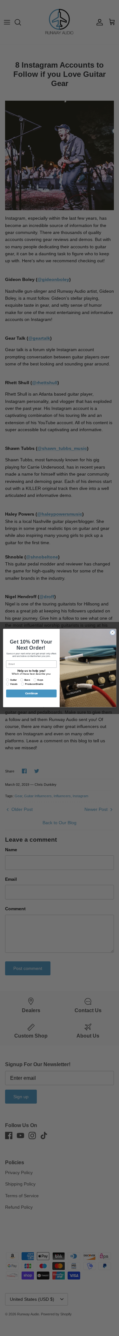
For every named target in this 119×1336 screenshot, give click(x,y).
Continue (31, 693)
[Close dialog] (112, 632)
